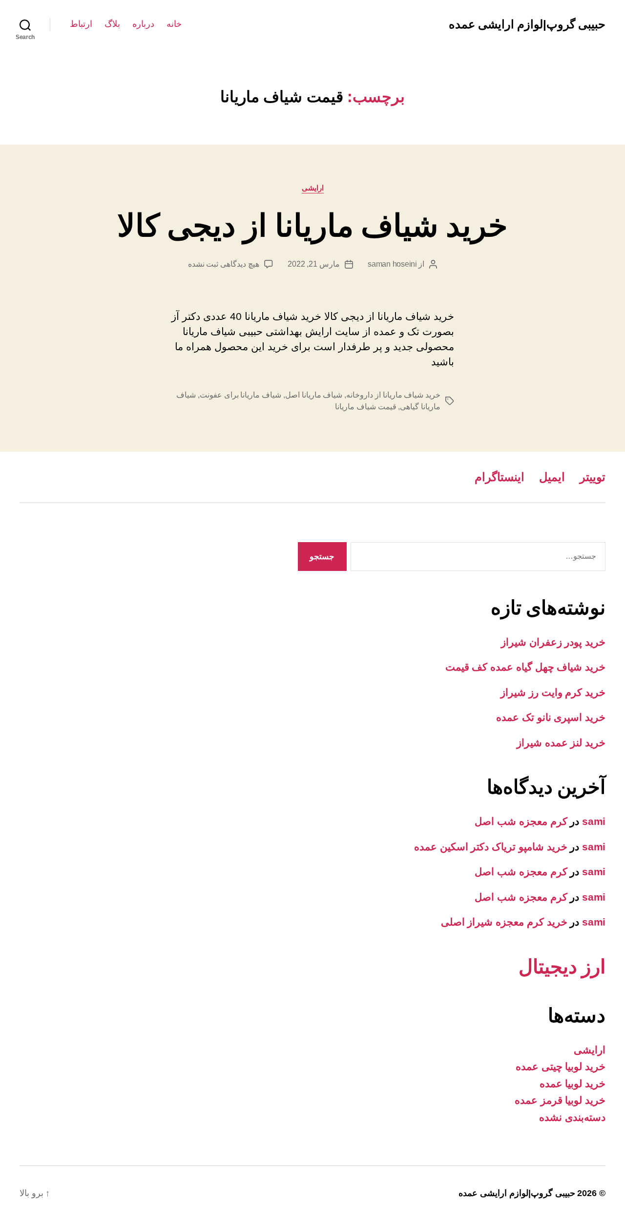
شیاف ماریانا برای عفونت (240, 395)
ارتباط (81, 24)
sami (593, 821)
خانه (174, 24)
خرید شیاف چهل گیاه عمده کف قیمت (525, 667)
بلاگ (112, 24)
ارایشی (313, 188)
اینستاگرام (499, 477)
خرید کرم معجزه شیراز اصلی (504, 921)
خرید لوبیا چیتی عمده (560, 1066)
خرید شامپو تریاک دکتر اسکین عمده (490, 846)
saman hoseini (392, 264)
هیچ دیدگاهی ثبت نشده (223, 264)
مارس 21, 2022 (314, 264)
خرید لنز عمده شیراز (561, 742)
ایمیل (552, 477)
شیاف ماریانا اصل (313, 395)
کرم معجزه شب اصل (521, 821)
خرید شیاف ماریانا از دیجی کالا (312, 225)
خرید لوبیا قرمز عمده (560, 1100)
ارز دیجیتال (562, 966)
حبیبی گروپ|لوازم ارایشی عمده (527, 24)
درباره (143, 24)
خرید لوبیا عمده (572, 1083)
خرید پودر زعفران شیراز (553, 642)
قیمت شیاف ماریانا (365, 406)
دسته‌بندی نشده (572, 1117)
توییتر (592, 477)
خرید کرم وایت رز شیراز (552, 692)
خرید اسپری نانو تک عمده (550, 717)
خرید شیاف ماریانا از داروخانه (393, 395)
